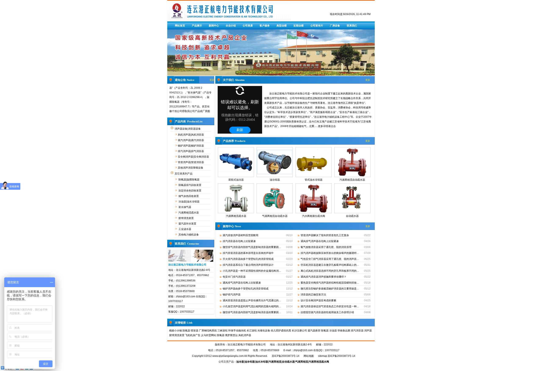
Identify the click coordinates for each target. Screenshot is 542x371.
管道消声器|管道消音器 (191, 162)
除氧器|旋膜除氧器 (189, 179)
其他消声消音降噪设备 (191, 167)
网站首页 (180, 25)
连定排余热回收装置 (190, 190)
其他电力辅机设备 (188, 234)
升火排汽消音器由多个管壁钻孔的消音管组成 (248, 258)
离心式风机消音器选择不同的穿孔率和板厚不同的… (330, 270)
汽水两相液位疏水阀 (313, 216)
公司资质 (248, 25)
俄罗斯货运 (231, 335)
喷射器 (194, 330)
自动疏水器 (352, 216)
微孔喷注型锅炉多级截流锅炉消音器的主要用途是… (330, 288)
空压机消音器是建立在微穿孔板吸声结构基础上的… (330, 264)
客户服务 (265, 25)
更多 (212, 80)
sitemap (322, 355)
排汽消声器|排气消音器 (191, 151)
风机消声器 (244, 335)
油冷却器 (275, 179)
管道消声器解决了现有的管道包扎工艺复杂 (325, 235)
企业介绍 (231, 25)
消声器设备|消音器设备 (188, 128)
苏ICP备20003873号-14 (285, 355)
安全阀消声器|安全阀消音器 (194, 156)
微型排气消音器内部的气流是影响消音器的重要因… (252, 247)
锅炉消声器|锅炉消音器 (191, 145)
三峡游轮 (222, 330)
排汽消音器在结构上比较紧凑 (239, 241)
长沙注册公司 (299, 330)
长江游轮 (252, 330)
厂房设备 (335, 25)
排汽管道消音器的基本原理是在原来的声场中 (248, 253)
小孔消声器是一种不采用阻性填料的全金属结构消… (252, 270)
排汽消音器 (357, 330)
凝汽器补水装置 (187, 223)
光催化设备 (263, 330)
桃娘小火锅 (175, 330)
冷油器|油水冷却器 (189, 201)
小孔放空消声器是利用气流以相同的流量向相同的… (252, 306)
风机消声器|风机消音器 (191, 134)
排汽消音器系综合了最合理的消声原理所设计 (248, 264)
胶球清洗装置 (186, 218)
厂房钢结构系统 (208, 330)
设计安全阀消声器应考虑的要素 (318, 300)
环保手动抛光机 (237, 330)
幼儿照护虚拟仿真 (281, 330)
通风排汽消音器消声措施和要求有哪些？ (323, 276)
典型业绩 (282, 25)
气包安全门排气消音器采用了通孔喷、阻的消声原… (330, 258)
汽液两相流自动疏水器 (352, 179)
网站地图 (309, 355)
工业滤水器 (185, 229)
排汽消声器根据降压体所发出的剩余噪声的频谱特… (330, 253)
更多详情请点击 (327, 126)
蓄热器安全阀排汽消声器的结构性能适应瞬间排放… (330, 282)
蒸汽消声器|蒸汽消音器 (191, 140)
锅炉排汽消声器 (232, 294)
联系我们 (352, 25)
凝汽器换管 (314, 330)
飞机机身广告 (192, 335)
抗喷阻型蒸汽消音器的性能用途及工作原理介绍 (327, 312)
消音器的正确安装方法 (313, 294)
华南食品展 (343, 330)
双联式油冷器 (236, 179)
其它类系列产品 (184, 173)
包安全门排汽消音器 (234, 276)
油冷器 (240, 361)
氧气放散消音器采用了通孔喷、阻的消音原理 (326, 247)
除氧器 (186, 330)
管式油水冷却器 (313, 179)
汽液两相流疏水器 (188, 212)
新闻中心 (214, 25)
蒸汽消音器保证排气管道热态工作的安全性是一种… (330, 306)
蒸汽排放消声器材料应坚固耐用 (240, 235)
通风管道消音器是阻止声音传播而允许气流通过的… (252, 300)
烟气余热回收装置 (188, 196)
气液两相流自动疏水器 (275, 216)
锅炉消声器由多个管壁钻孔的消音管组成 (245, 288)
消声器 (368, 330)
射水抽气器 (185, 207)
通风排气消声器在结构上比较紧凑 (242, 282)
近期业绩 (298, 25)
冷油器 (333, 330)
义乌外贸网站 (208, 335)
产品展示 (197, 25)
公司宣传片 (316, 25)
